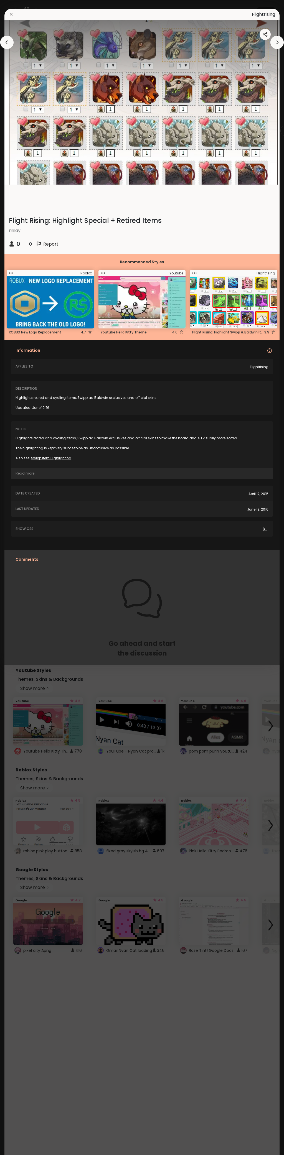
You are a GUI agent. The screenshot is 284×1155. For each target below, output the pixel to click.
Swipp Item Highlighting (51, 458)
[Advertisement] (22, 577)
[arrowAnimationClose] (7, 42)
